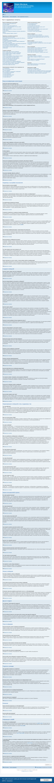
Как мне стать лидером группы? (33, 27)
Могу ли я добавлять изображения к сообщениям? (12, 71)
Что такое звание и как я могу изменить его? (11, 45)
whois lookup (29, 742)
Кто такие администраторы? (32, 23)
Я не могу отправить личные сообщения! (34, 34)
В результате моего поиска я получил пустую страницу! (37, 49)
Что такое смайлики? (6, 70)
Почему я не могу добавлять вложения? (10, 59)
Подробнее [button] (10, 780)
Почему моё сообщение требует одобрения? (11, 63)
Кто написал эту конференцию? (33, 68)
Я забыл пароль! (6, 30)
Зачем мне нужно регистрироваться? (9, 23)
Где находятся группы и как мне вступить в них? (36, 26)
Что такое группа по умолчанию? (33, 30)
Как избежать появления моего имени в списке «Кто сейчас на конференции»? (14, 39)
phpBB (21, 224)
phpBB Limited (40, 723)
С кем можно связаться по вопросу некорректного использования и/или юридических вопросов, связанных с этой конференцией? (39, 71)
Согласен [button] (46, 780)
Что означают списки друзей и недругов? (34, 41)
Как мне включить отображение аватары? (10, 44)
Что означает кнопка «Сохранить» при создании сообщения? (14, 62)
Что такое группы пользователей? (33, 25)
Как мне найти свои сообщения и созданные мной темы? (37, 52)
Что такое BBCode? (6, 68)
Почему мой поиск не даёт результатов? (34, 48)
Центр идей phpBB (20, 733)
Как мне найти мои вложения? (32, 64)
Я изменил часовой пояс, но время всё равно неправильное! (14, 41)
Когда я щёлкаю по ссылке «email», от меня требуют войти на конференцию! (14, 47)
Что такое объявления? (7, 73)
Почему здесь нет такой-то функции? (34, 69)
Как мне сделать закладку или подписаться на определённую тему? (38, 57)
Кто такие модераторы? (31, 24)
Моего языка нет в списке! (7, 42)
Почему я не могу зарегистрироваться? (10, 25)
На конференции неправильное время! (10, 40)
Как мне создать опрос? (7, 54)
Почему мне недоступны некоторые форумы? (11, 58)
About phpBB (22, 725)
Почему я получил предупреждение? (9, 60)
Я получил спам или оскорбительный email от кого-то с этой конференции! (38, 38)
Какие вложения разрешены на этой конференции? (36, 63)
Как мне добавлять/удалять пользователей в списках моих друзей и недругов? (39, 43)
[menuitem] (4, 14)
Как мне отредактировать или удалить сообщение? (12, 52)
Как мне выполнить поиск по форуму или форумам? (36, 47)
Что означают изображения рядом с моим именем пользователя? (14, 43)
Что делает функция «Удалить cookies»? (10, 33)
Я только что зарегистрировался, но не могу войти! (12, 26)
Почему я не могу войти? (7, 27)
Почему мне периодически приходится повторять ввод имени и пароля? (14, 32)
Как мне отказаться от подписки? (33, 60)
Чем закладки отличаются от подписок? (34, 55)
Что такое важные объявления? (8, 72)
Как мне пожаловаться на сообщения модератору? (12, 61)
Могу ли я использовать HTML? (8, 69)
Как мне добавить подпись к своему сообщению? (11, 53)
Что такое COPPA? (6, 24)
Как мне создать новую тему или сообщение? (11, 51)
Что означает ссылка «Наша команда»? (34, 31)
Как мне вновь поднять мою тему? (9, 64)
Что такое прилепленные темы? (8, 74)
